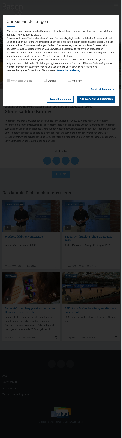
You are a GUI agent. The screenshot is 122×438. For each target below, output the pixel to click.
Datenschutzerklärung (68, 70)
